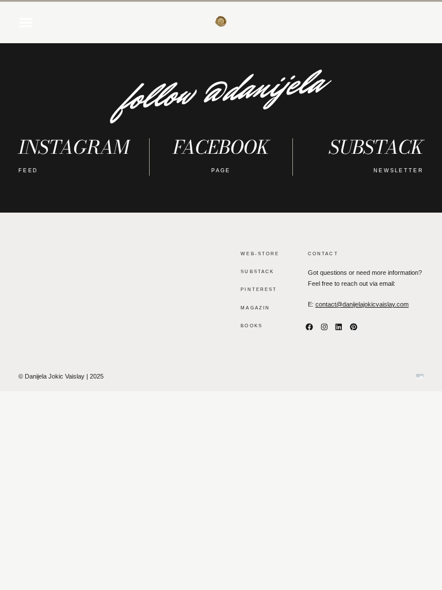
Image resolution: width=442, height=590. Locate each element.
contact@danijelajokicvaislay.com (362, 304)
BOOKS (251, 325)
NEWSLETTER (399, 170)
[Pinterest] (353, 326)
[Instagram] (324, 326)
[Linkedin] (339, 326)
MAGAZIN (255, 308)
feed (28, 170)
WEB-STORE (260, 253)
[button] (25, 22)
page (220, 170)
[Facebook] (309, 326)
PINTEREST (259, 289)
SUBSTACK (257, 271)
